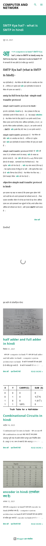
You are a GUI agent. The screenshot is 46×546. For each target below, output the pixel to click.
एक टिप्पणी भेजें (15, 371)
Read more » (37, 371)
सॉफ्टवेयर (39, 115)
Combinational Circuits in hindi (22, 417)
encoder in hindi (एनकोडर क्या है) (21, 494)
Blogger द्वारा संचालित (24, 538)
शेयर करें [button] (37, 219)
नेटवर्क (17, 111)
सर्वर (22, 86)
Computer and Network (15, 6)
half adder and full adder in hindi (22, 341)
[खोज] (35, 4)
